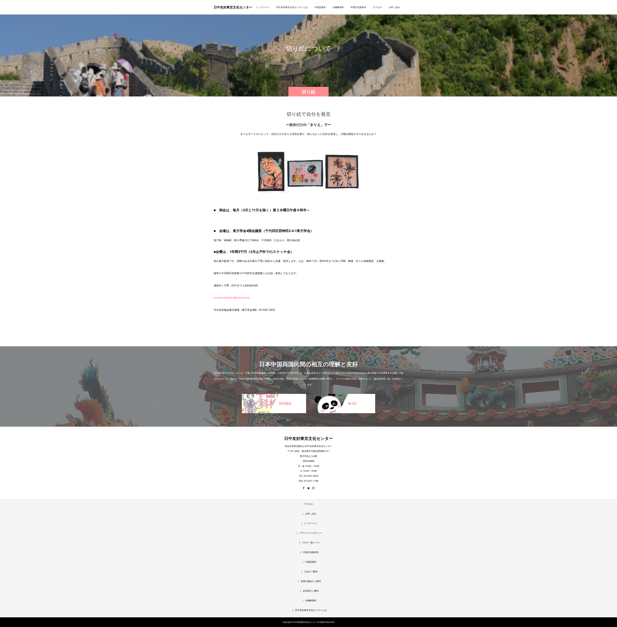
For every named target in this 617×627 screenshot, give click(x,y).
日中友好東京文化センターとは (292, 7)
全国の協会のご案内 (311, 581)
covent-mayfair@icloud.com (232, 297)
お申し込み (394, 7)
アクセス (377, 7)
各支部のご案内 (311, 590)
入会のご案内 (310, 571)
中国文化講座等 (358, 7)
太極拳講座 (338, 7)
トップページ (262, 7)
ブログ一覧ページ (311, 542)
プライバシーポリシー (311, 532)
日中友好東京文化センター (233, 7)
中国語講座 (320, 7)
